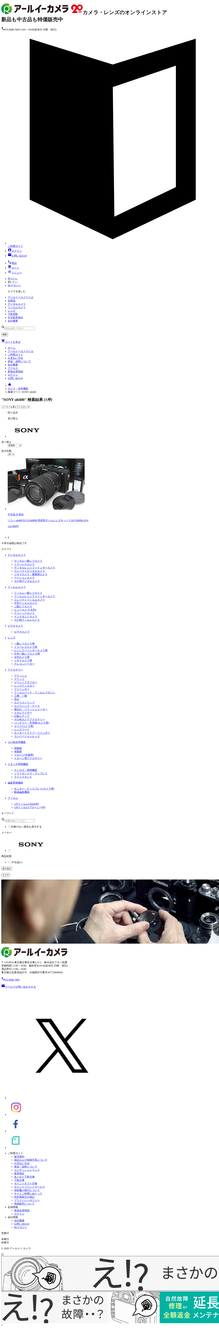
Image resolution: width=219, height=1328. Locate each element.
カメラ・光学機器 (18, 388)
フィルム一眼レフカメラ (28, 593)
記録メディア (21, 716)
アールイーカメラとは (20, 351)
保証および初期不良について (30, 1160)
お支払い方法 (15, 358)
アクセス (13, 368)
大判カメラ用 (21, 657)
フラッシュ (20, 675)
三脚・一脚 (20, 696)
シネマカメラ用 (23, 660)
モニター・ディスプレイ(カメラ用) (34, 788)
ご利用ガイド (15, 354)
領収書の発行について (27, 1190)
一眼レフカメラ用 (24, 643)
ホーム (11, 348)
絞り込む (7, 868)
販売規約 (19, 1156)
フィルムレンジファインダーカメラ (34, 596)
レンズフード (21, 729)
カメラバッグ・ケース (27, 706)
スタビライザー (23, 712)
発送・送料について (19, 361)
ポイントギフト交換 (25, 1183)
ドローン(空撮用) (24, 755)
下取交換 (19, 1180)
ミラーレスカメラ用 (25, 647)
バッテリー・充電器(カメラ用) (31, 722)
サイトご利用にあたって (28, 1193)
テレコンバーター (24, 663)
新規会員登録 (15, 371)
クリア (6, 875)
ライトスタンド (23, 776)
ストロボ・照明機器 (25, 770)
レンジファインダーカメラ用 (30, 650)
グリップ (19, 679)
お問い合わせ (15, 378)
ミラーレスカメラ (24, 564)
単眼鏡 (18, 751)
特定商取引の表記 (24, 1197)
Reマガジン (14, 285)
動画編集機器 (21, 792)
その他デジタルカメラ (27, 581)
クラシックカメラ (24, 613)
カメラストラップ (24, 702)
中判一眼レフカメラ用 (27, 653)
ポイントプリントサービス (29, 1187)
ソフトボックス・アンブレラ (30, 773)
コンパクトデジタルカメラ (29, 571)
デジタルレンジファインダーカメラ (34, 567)
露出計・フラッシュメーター (30, 709)
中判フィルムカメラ (25, 603)
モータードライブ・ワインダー (32, 733)
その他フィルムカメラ (27, 620)
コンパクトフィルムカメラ (29, 599)
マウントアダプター (25, 682)
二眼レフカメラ (23, 606)
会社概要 (13, 364)
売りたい (13, 278)
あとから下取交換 (24, 1176)
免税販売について (24, 1203)
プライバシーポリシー (27, 1200)
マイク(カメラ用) (24, 726)
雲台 (16, 699)
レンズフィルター (24, 685)
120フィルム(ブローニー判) (29, 807)
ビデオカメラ (21, 631)
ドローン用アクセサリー (28, 758)
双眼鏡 (18, 748)
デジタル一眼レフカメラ (28, 561)
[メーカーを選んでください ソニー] (15, 406)
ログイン (13, 374)
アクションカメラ (24, 577)
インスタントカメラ (25, 616)
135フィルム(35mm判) (26, 804)
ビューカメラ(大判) (25, 609)
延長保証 (19, 1173)
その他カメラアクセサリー (29, 719)
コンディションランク (27, 1170)
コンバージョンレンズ (27, 736)
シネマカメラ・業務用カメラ (30, 574)
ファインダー (21, 689)
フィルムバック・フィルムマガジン (34, 692)
